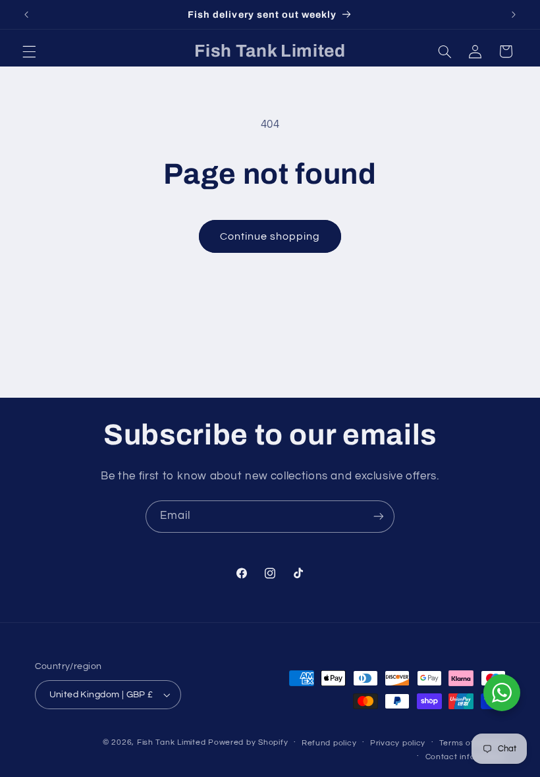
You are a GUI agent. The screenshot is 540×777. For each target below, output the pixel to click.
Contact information (465, 757)
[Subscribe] (379, 516)
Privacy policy (397, 743)
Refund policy (329, 743)
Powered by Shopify (248, 742)
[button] (29, 51)
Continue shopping (270, 236)
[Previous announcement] (26, 14)
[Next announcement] (513, 14)
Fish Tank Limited (171, 742)
